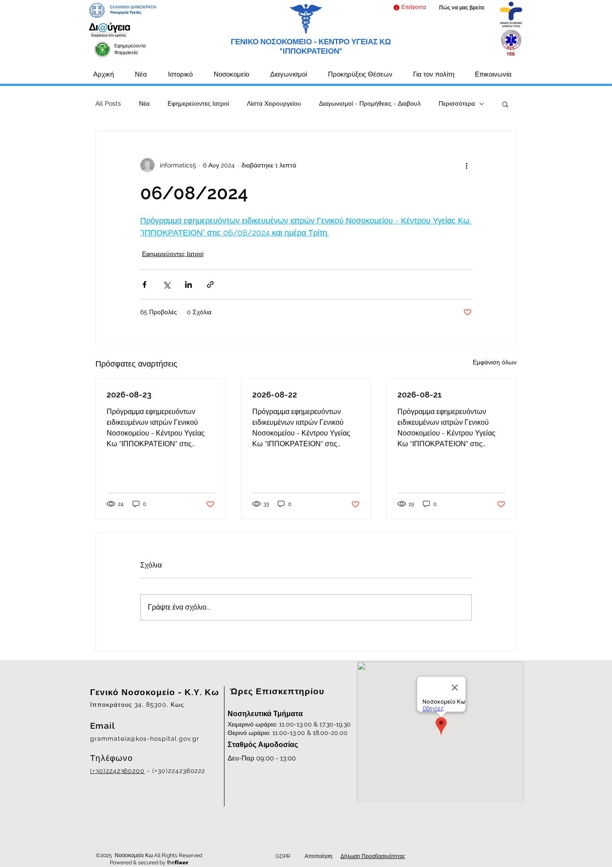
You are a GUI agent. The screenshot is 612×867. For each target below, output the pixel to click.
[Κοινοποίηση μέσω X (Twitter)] (166, 284)
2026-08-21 (419, 394)
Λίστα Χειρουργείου (274, 103)
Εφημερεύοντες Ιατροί (198, 103)
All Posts (108, 103)
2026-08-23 (129, 394)
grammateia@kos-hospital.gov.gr (144, 738)
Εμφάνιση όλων (495, 362)
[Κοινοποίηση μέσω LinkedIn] (188, 284)
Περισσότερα (457, 103)
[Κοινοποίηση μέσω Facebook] (144, 284)
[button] (409, 7)
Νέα (144, 103)
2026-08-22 (274, 394)
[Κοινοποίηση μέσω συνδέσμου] (210, 284)
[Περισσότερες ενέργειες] (466, 165)
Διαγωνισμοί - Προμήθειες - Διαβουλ (370, 103)
